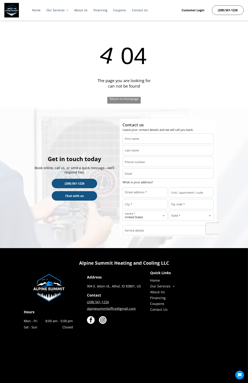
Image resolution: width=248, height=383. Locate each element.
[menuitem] (36, 10)
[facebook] (91, 320)
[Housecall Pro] (132, 369)
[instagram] (103, 320)
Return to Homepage (124, 99)
